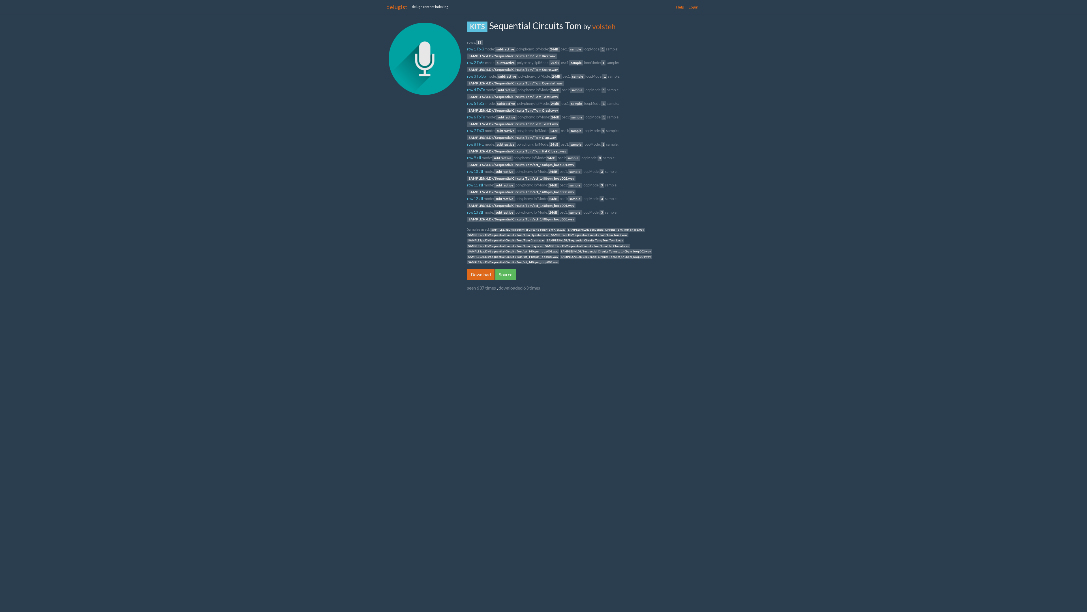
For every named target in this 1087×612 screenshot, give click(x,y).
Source (505, 274)
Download (481, 274)
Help (680, 7)
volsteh (604, 26)
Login (693, 7)
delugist (396, 6)
